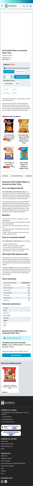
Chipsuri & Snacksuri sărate (15, 12)
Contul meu (4, 441)
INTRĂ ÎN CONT (18, 355)
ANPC (2, 468)
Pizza (17, 83)
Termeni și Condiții (6, 458)
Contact (3, 471)
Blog (2, 473)
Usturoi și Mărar (9, 83)
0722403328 (17, 1)
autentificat (11, 351)
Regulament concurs (7, 466)
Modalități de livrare (7, 443)
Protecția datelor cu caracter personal (13, 463)
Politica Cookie (5, 461)
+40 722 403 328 (7, 416)
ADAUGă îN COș (23, 77)
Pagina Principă (5, 12)
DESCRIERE (5, 176)
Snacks (5, 320)
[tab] (5, 175)
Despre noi (4, 456)
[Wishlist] (27, 6)
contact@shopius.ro (8, 419)
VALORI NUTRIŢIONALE (17, 176)
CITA (4, 325)
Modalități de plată (6, 446)
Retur (2, 448)
